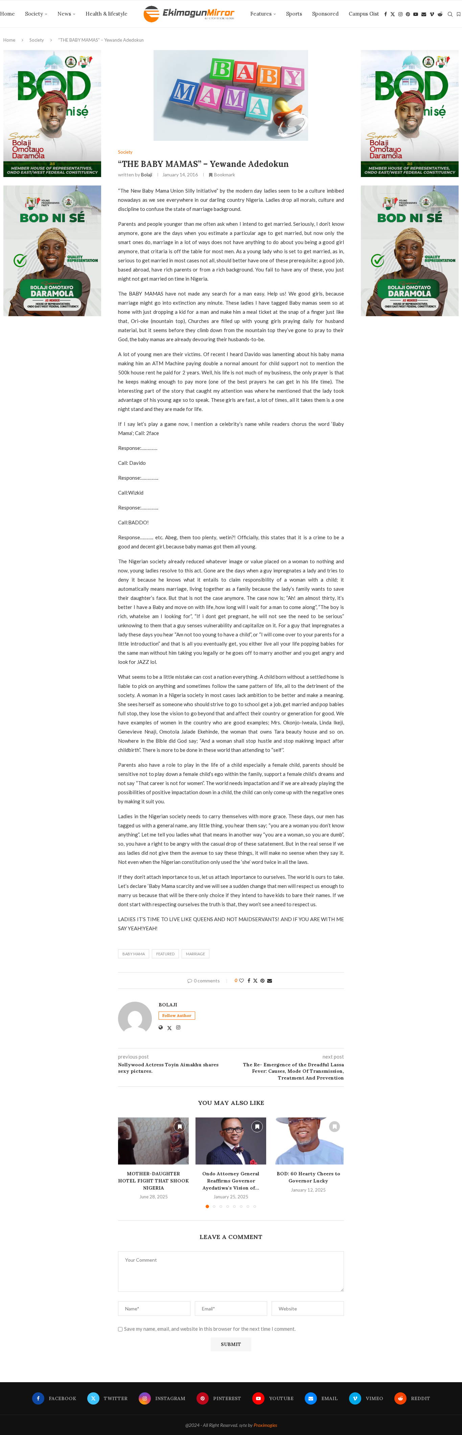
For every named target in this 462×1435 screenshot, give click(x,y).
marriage (195, 954)
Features (261, 13)
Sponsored (325, 13)
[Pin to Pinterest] (262, 980)
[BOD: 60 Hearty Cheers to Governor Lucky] (308, 1141)
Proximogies (265, 1425)
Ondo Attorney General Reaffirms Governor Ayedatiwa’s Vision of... (230, 1181)
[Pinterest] (408, 14)
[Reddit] (440, 14)
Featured (165, 954)
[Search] (450, 14)
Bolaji (146, 174)
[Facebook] (385, 14)
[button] (127, 1162)
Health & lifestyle (107, 13)
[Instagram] (400, 14)
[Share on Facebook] (249, 980)
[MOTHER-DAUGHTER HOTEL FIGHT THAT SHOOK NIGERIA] (153, 1141)
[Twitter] (392, 14)
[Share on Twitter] (255, 980)
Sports (294, 13)
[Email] (423, 14)
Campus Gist (364, 13)
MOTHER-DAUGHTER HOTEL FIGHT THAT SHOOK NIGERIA (153, 1181)
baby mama (133, 954)
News (64, 13)
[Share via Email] (269, 980)
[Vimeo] (432, 14)
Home (7, 13)
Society (34, 13)
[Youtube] (415, 14)
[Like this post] (241, 980)
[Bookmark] (458, 14)
